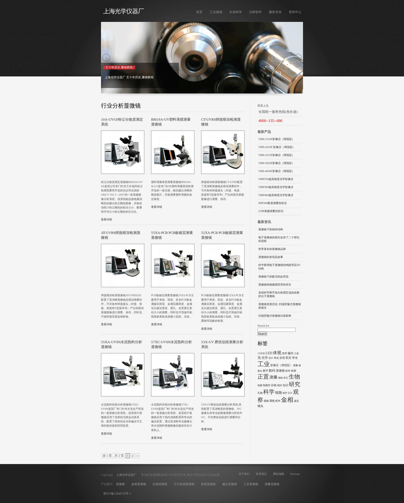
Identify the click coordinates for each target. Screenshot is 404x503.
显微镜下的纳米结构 (270, 229)
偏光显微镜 (229, 484)
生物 (294, 377)
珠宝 (285, 378)
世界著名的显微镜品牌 (272, 249)
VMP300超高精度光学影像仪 (275, 187)
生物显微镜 (160, 484)
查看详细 (106, 219)
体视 (277, 352)
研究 (294, 384)
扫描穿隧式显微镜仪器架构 (274, 315)
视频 (266, 400)
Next (298, 57)
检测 (293, 370)
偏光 (291, 353)
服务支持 (275, 12)
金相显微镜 (138, 484)
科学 (269, 392)
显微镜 (280, 370)
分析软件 (255, 12)
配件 (277, 400)
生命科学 (235, 12)
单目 (276, 357)
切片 (270, 358)
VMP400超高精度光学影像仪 (275, 195)
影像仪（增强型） (281, 365)
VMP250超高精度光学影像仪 (275, 179)
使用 (284, 353)
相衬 (279, 385)
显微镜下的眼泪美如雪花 (273, 276)
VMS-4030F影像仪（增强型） (276, 171)
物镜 (280, 378)
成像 (295, 365)
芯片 (290, 393)
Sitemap (295, 473)
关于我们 (244, 473)
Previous (106, 57)
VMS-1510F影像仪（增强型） (276, 139)
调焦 (272, 400)
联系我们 (261, 473)
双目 (288, 357)
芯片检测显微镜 (184, 484)
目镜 (273, 385)
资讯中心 (295, 12)
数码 (272, 370)
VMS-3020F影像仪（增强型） (276, 163)
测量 (274, 377)
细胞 (278, 392)
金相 (287, 399)
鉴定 (296, 400)
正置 (263, 377)
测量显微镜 (272, 484)
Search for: (264, 325)
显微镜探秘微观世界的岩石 (274, 284)
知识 (285, 385)
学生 (295, 357)
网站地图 (278, 473)
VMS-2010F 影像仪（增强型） (276, 147)
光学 (265, 357)
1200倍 (261, 353)
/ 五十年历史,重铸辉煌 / (119, 67)
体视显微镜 (208, 484)
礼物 (260, 392)
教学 (265, 370)
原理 (282, 357)
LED (269, 353)
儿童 (296, 353)
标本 (287, 370)
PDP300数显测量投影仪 (272, 203)
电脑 (260, 385)
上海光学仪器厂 (123, 11)
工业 (264, 364)
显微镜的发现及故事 (270, 257)
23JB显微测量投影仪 (270, 211)
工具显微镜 (250, 484)
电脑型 (266, 385)
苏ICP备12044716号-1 (117, 493)
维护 (285, 393)
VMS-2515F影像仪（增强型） (276, 155)
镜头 (260, 406)
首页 (199, 12)
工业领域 (216, 12)
